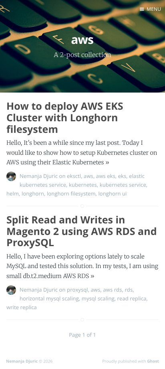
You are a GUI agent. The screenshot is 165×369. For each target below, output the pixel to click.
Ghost (153, 361)
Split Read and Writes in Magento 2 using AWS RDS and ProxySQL (81, 231)
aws (88, 176)
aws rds (112, 289)
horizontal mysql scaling (49, 298)
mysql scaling (98, 298)
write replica (21, 307)
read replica (132, 298)
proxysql (77, 289)
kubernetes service (123, 184)
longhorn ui (112, 193)
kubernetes (83, 184)
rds (129, 289)
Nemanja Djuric (39, 176)
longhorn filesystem (71, 193)
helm (12, 193)
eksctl (74, 176)
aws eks (105, 176)
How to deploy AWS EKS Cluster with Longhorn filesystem (64, 117)
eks (122, 176)
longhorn (33, 193)
